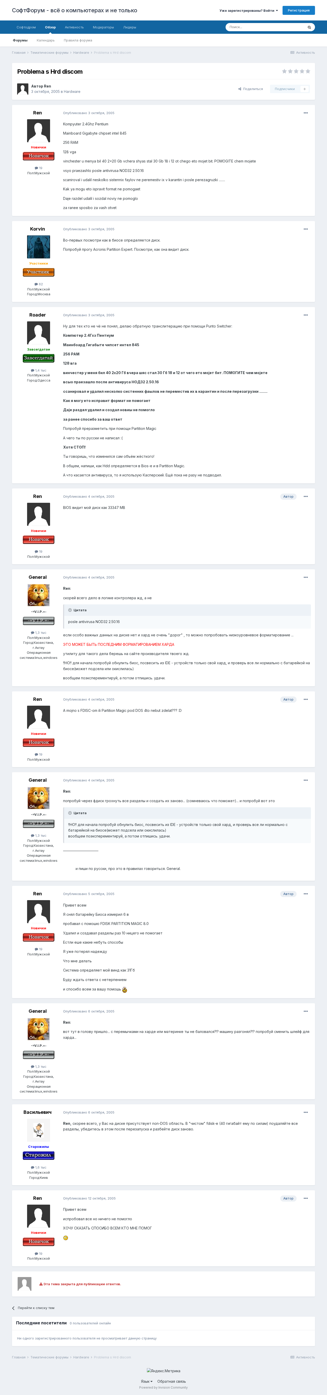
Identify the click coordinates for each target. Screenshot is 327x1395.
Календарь (46, 40)
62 (40, 284)
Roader (37, 315)
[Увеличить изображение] (124, 989)
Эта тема (290, 27)
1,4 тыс (40, 370)
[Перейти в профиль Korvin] (38, 246)
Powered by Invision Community (163, 1387)
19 (40, 168)
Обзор (50, 27)
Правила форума (78, 40)
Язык (145, 1381)
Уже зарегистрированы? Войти (247, 10)
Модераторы (103, 27)
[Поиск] (309, 27)
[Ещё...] (306, 113)
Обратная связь (171, 1381)
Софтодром (26, 27)
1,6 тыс (40, 1167)
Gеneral (38, 577)
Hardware (72, 91)
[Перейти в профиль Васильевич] (38, 1130)
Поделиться (252, 89)
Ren (47, 86)
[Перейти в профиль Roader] (38, 332)
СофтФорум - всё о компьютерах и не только (74, 10)
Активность (74, 27)
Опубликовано (88, 113)
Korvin (37, 229)
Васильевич (38, 1112)
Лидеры (129, 27)
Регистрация (299, 10)
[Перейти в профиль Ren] (22, 89)
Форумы (20, 40)
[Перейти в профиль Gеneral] (38, 595)
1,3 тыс (40, 632)
